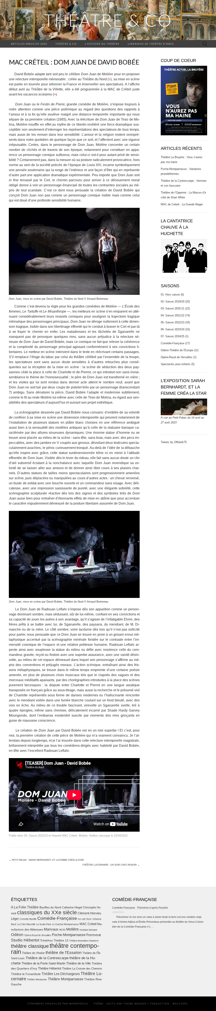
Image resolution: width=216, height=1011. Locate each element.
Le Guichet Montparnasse (65, 924)
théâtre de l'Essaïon (64, 952)
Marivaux (51, 929)
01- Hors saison (170, 294)
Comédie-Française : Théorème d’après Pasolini (140, 907)
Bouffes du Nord (50, 907)
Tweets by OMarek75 (174, 442)
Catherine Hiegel (72, 907)
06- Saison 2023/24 (172, 329)
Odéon (17, 934)
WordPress (78, 1003)
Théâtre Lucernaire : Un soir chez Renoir (111, 864)
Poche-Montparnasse (68, 935)
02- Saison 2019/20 (172, 301)
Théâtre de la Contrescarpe (47, 958)
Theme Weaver (135, 1003)
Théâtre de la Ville (78, 963)
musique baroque (88, 929)
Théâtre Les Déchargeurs (61, 974)
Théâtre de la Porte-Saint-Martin (43, 963)
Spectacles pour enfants (175, 364)
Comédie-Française (172, 343)
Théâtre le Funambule (26, 974)
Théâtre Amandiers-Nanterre (84, 940)
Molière (83, 835)
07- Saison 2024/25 (172, 336)
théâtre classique (99, 835)
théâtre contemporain (55, 948)
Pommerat (93, 935)
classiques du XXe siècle (47, 912)
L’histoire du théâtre (102, 43)
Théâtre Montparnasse (65, 979)
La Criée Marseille (26, 924)
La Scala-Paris (43, 924)
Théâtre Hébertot (49, 968)
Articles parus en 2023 (29, 43)
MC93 (62, 929)
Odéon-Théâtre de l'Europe (177, 350)
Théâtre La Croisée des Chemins (82, 968)
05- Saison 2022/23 (36, 835)
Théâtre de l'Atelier (33, 953)
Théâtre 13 (61, 940)
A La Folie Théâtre (25, 907)
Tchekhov (46, 940)
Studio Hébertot (25, 940)
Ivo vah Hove (85, 919)
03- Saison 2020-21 (172, 308)
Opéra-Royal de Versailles (176, 357)
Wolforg (180, 1003)
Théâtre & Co (108, 20)
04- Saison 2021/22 (172, 315)
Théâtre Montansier (37, 979)
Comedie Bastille (28, 919)
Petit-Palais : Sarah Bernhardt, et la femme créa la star (46, 860)
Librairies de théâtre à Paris (151, 43)
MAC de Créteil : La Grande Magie (182, 204)
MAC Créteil (69, 835)
